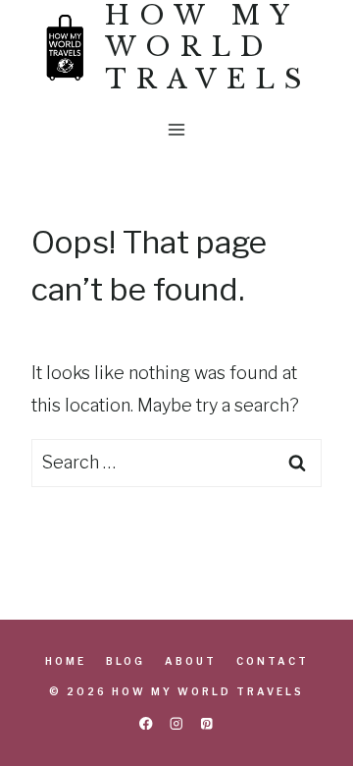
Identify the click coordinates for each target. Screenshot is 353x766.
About (191, 661)
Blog (125, 661)
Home (65, 661)
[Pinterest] (207, 723)
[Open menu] (177, 130)
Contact (272, 661)
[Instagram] (177, 723)
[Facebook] (145, 723)
